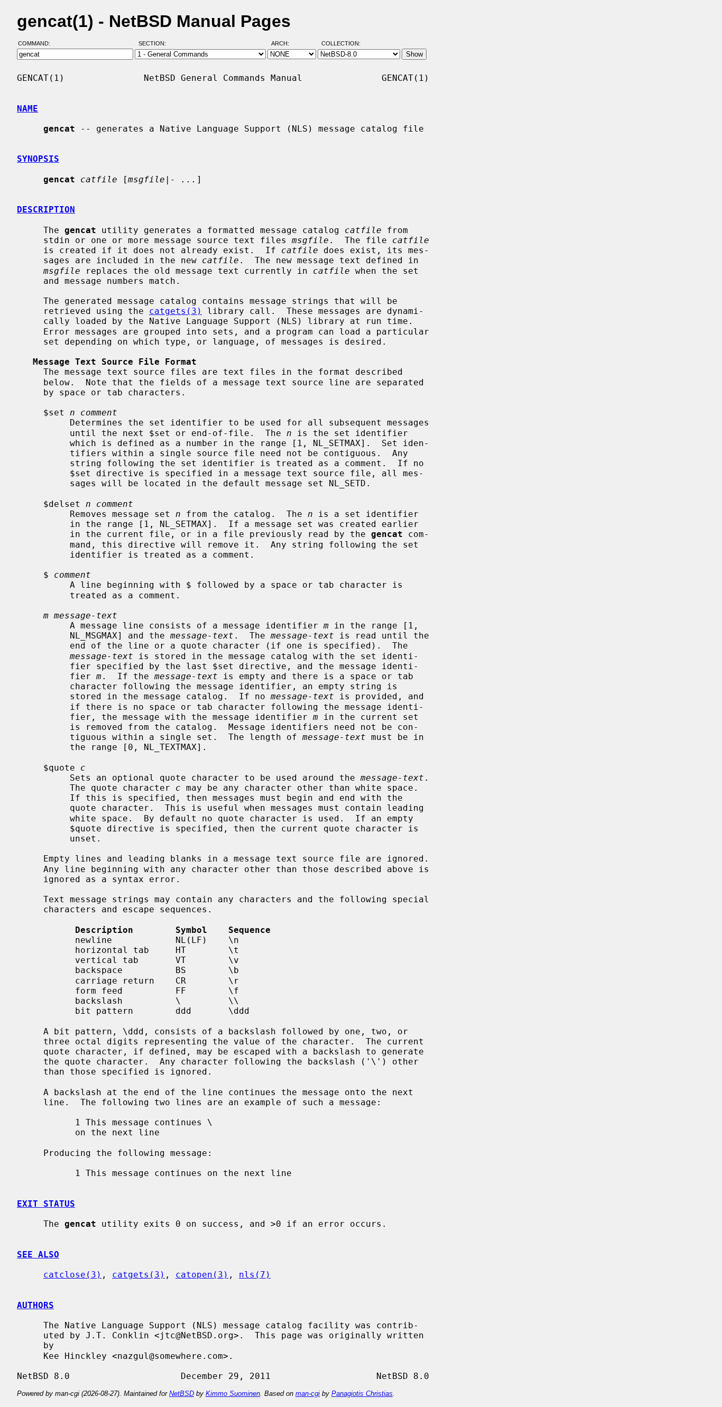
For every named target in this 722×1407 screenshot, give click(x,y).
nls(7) (255, 1275)
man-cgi (307, 1393)
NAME (27, 109)
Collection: (340, 44)
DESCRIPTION (46, 210)
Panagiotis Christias (362, 1393)
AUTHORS (35, 1305)
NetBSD (181, 1393)
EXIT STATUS (46, 1204)
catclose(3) (72, 1275)
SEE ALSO (38, 1254)
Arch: (285, 44)
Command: (37, 44)
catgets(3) (175, 311)
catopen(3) (201, 1275)
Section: (154, 44)
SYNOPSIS (38, 159)
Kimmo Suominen (233, 1393)
